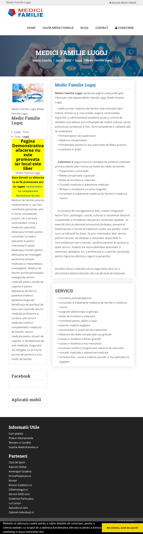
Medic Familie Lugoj (75, 85)
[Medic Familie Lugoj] (28, 93)
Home (31, 28)
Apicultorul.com (18, 507)
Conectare (125, 28)
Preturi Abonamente (21, 438)
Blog (84, 28)
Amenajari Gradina (20, 471)
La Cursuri (15, 503)
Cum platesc (16, 433)
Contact (101, 28)
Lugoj (78, 60)
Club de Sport (17, 462)
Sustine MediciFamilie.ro (23, 447)
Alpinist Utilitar (18, 467)
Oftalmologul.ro (18, 489)
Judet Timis (63, 60)
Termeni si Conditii (20, 442)
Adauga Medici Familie (123, 2)
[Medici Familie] (29, 12)
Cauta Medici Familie (58, 28)
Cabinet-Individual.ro (21, 512)
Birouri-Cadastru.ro (20, 485)
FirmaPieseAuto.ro (20, 476)
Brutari (13, 480)
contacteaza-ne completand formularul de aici (29, 191)
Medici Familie (42, 60)
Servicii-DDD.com (19, 494)
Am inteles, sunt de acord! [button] (122, 527)
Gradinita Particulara (21, 498)
